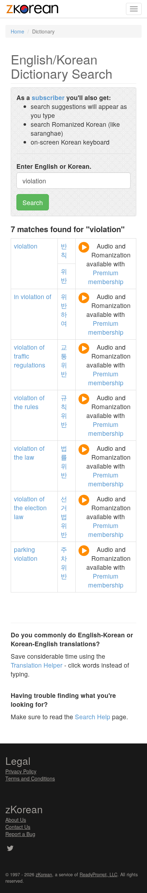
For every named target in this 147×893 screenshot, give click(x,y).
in (16, 296)
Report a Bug (20, 833)
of (48, 296)
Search (32, 202)
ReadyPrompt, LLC (98, 874)
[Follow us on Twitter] (10, 848)
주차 (64, 554)
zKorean (44, 874)
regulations (29, 364)
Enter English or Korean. (53, 166)
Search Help (92, 716)
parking (24, 549)
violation (25, 245)
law (29, 457)
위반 (64, 275)
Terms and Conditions (30, 778)
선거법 (64, 507)
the (18, 406)
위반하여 (64, 310)
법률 (64, 452)
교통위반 (64, 360)
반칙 (64, 250)
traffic (21, 355)
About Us (15, 819)
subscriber (48, 97)
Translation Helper (36, 664)
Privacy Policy (20, 771)
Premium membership (105, 277)
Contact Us (17, 826)
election (36, 507)
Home (17, 31)
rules (32, 406)
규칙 (64, 402)
